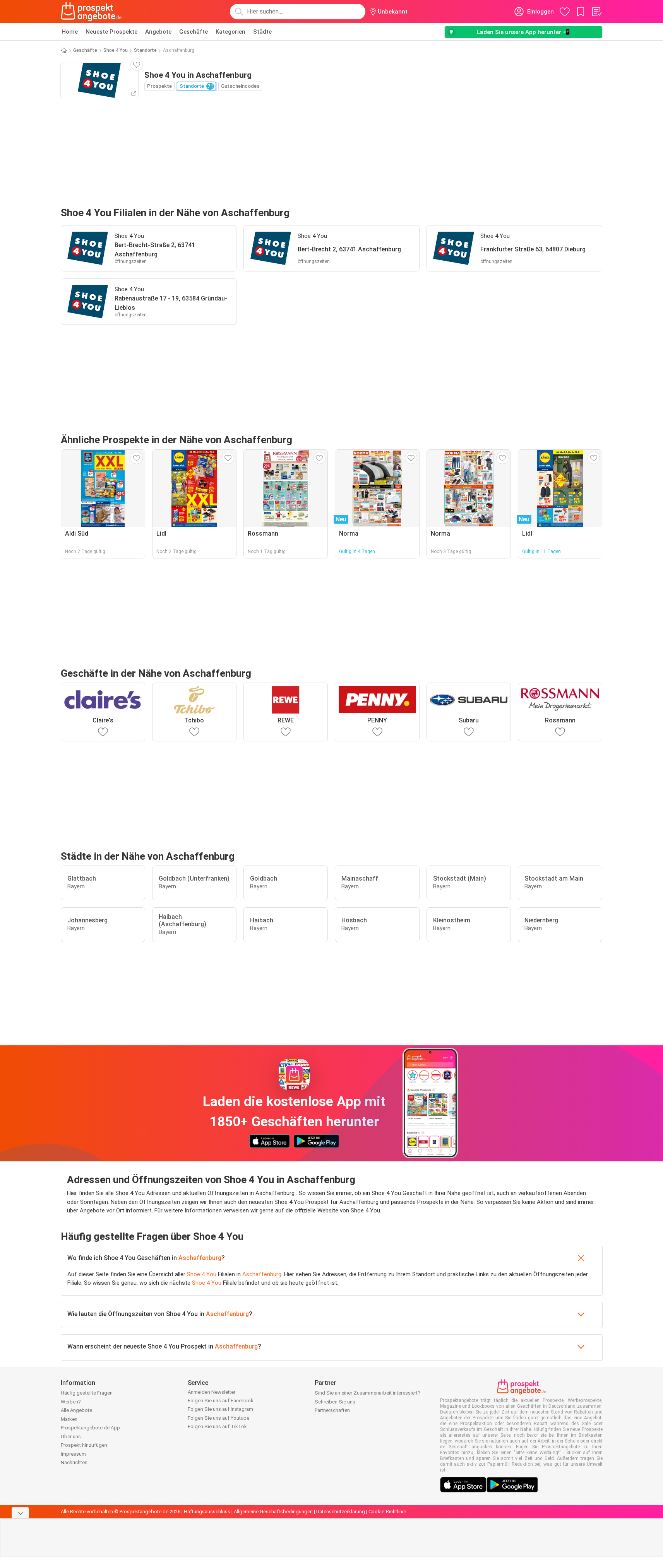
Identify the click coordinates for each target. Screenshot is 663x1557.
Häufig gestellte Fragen (87, 1393)
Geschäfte (193, 31)
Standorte (145, 50)
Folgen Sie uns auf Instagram (220, 1409)
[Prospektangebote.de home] (91, 11)
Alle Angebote (76, 1410)
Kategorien (230, 31)
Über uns (71, 1436)
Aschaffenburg (199, 1258)
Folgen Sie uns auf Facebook (221, 1400)
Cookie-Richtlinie (387, 1511)
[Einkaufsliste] (596, 11)
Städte (262, 31)
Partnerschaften (332, 1410)
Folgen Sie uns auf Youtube (218, 1418)
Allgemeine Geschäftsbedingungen (273, 1511)
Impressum (73, 1454)
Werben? (71, 1402)
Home (70, 31)
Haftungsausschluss (207, 1511)
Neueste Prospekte (111, 31)
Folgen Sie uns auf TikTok (217, 1426)
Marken (69, 1419)
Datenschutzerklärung (340, 1511)
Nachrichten (74, 1462)
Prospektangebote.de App (90, 1428)
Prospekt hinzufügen (84, 1445)
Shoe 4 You (115, 50)
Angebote (158, 31)
